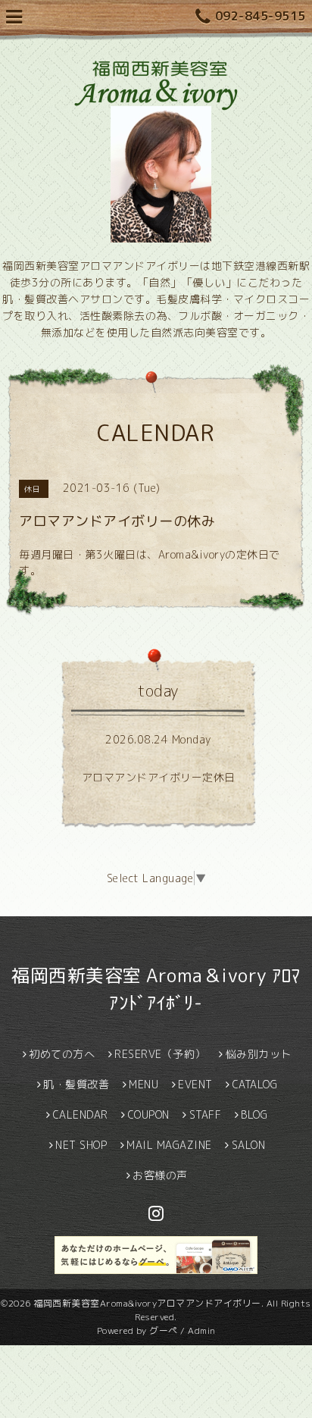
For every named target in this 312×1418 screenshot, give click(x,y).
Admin (202, 1330)
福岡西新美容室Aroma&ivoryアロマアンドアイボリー (147, 1303)
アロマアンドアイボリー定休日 (159, 777)
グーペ (163, 1330)
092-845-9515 (260, 16)
